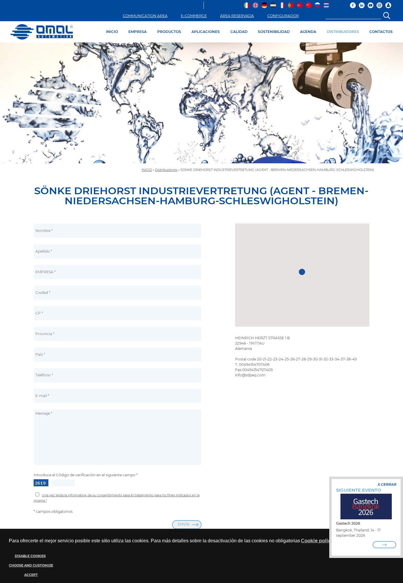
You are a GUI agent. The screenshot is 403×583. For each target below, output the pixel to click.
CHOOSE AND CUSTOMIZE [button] (31, 565)
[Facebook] (352, 5)
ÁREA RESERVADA (237, 16)
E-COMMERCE (194, 16)
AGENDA (308, 31)
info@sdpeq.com (250, 375)
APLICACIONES (205, 31)
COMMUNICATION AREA (145, 16)
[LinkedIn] (361, 5)
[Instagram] (379, 5)
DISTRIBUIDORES (343, 31)
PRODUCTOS (169, 31)
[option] (201, 102)
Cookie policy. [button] (317, 541)
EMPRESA (137, 31)
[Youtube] (370, 5)
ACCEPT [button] (31, 575)
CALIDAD (239, 31)
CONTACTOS (381, 31)
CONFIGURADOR (283, 16)
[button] (30, 565)
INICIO (112, 31)
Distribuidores (166, 170)
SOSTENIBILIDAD (274, 31)
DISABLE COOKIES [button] (30, 556)
